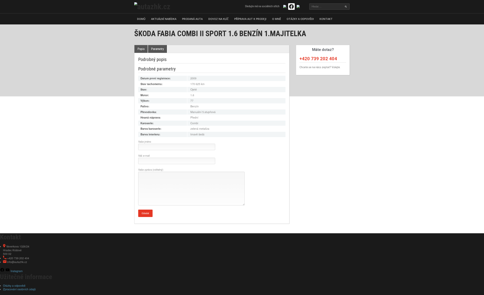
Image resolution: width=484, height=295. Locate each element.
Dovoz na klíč (218, 19)
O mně (276, 19)
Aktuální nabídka (163, 19)
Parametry (157, 49)
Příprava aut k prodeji (250, 19)
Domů (141, 19)
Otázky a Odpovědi (300, 19)
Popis (141, 49)
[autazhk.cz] (152, 6)
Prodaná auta (192, 19)
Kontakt (326, 19)
